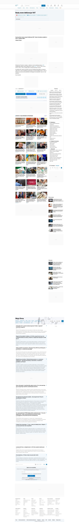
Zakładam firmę (22, 322)
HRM (24, 506)
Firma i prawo (51, 198)
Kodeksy (32, 516)
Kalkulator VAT (52, 136)
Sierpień (57, 167)
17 (50, 169)
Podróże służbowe (50, 514)
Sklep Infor (32, 506)
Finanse (33, 322)
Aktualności (24, 10)
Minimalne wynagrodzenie (51, 512)
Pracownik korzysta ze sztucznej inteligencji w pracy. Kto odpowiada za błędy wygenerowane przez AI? (55, 120)
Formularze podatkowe (59, 515)
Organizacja (17, 511)
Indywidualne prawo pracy (26, 501)
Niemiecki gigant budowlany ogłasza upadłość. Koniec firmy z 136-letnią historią (55, 117)
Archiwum (57, 512)
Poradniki (21, 324)
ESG (31, 324)
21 (57, 169)
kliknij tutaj (36, 481)
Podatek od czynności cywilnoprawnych (55, 159)
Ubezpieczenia (25, 503)
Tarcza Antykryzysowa (26, 324)
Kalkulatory (53, 123)
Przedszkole (25, 511)
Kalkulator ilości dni (42, 512)
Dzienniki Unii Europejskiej (34, 514)
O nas (16, 521)
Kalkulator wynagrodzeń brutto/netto (55, 128)
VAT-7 (36, 55)
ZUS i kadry (16, 504)
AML (48, 506)
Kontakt (49, 521)
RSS (46, 521)
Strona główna (17, 10)
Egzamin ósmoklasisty (26, 517)
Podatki (35, 323)
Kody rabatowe (57, 513)
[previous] (35, 466)
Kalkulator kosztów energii (53, 132)
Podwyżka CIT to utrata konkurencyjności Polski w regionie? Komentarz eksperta (55, 94)
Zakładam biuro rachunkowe (51, 501)
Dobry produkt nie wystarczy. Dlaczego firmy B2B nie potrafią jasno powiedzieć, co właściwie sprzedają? (55, 99)
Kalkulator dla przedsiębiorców (54, 127)
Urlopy (24, 504)
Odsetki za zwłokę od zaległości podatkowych (54, 154)
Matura (24, 516)
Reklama (53, 521)
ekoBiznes (17, 324)
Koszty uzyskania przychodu (54, 156)
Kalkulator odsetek (42, 514)
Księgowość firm (17, 500)
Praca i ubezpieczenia (27, 323)
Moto (40, 504)
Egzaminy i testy (25, 514)
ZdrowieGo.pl (57, 511)
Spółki (26, 322)
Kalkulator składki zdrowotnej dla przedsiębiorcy (54, 126)
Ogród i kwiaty (57, 505)
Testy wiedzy (25, 518)
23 (61, 169)
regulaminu (31, 475)
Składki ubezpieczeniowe (51, 513)
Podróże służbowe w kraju (51, 511)
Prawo (32, 323)
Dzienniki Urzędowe (34, 513)
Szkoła (24, 512)
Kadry (24, 500)
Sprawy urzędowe (33, 504)
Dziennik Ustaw (33, 511)
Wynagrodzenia (25, 502)
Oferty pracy (57, 517)
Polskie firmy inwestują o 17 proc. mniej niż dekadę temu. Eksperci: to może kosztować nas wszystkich (55, 110)
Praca (32, 505)
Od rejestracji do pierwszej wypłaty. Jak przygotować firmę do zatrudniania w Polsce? (55, 106)
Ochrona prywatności (22, 521)
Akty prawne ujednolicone (34, 515)
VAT (43, 54)
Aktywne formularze (55, 142)
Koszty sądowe (52, 146)
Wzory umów (57, 514)
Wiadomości (57, 501)
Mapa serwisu (58, 521)
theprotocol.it (57, 516)
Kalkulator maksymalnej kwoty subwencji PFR (56, 138)
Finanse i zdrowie (42, 506)
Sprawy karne (33, 502)
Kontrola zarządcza (52, 147)
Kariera (43, 521)
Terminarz (53, 167)
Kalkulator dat (41, 511)
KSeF (16, 506)
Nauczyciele (25, 513)
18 (52, 169)
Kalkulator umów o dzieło (53, 131)
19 (54, 169)
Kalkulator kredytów (52, 133)
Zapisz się (31, 477)
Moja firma (21, 10)
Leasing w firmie (37, 322)
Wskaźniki (53, 150)
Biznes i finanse (42, 501)
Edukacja (24, 510)
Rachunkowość (17, 502)
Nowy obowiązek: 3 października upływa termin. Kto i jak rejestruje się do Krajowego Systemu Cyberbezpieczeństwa (55, 103)
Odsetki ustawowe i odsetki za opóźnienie (56, 151)
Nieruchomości (58, 500)
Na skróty (57, 510)
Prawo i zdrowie (33, 507)
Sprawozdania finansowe (51, 505)
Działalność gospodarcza (19, 323)
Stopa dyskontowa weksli (53, 161)
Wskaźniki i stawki (50, 510)
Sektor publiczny (17, 510)
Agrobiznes (39, 323)
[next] (46, 466)
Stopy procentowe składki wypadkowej (55, 155)
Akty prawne (33, 510)
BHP (24, 505)
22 (59, 169)
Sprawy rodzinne (33, 501)
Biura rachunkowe (50, 500)
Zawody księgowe (17, 505)
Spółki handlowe (52, 145)
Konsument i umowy (34, 503)
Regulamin (39, 521)
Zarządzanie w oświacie (26, 515)
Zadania (16, 513)
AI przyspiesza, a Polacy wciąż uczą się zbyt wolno (55, 115)
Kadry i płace (17, 515)
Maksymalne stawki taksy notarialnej (55, 160)
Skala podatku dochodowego (51, 516)
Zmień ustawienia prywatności (31, 521)
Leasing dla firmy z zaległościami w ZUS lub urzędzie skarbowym (55, 112)
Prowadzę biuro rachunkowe (51, 502)
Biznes (29, 322)
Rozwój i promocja (17, 514)
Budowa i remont (58, 504)
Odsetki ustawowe (50, 515)
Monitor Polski (33, 512)
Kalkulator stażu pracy (42, 515)
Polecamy (50, 261)
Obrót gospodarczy (17, 503)
